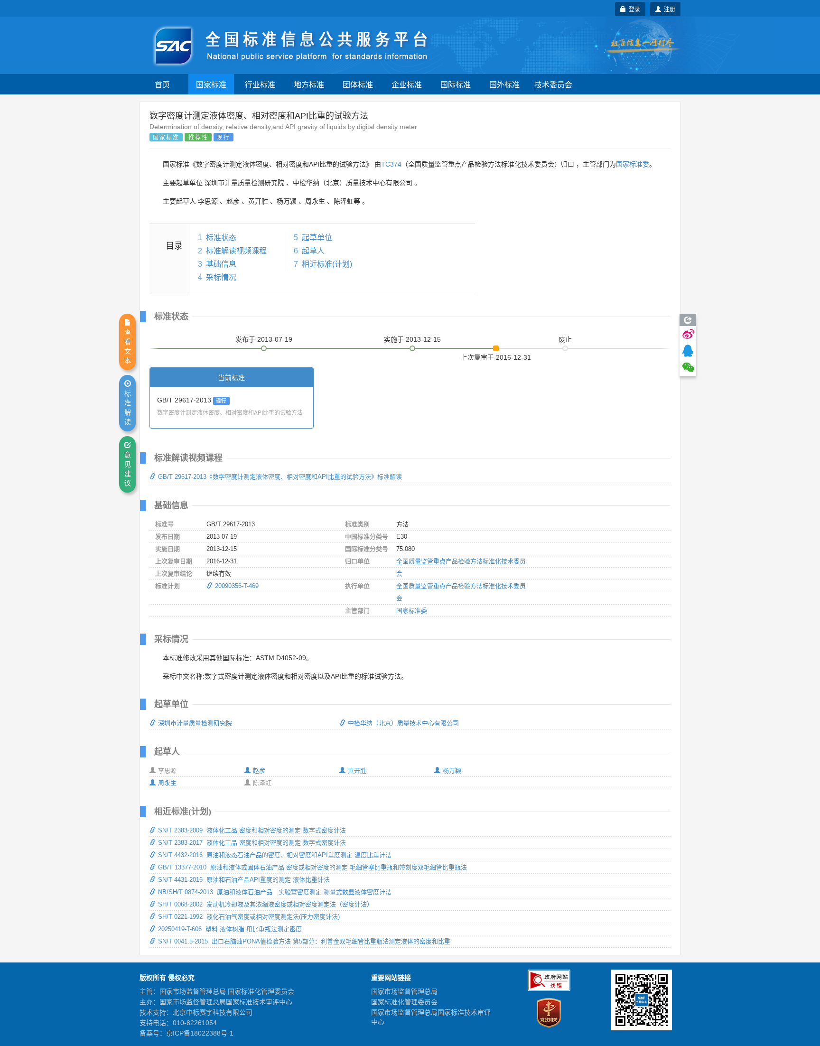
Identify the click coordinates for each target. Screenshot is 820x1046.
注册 (668, 9)
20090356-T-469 (237, 585)
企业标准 (406, 84)
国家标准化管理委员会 (404, 1002)
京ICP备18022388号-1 (199, 1033)
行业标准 (260, 84)
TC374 (391, 164)
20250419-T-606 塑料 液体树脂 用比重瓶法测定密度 (230, 929)
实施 (412, 339)
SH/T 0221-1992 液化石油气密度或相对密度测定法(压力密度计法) (249, 916)
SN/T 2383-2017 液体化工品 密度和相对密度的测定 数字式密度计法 (252, 842)
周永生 (167, 782)
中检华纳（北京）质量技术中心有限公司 (403, 723)
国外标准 (504, 84)
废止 (565, 339)
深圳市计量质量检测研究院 (195, 723)
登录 (633, 9)
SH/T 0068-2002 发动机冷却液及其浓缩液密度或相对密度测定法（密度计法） (265, 904)
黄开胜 (357, 770)
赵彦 (259, 770)
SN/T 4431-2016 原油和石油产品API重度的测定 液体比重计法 (244, 879)
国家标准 (211, 84)
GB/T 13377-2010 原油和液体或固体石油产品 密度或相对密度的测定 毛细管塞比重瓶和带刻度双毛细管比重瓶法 (312, 867)
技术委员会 (553, 84)
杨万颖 (452, 770)
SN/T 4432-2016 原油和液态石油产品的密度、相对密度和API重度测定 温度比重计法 (274, 855)
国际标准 (455, 84)
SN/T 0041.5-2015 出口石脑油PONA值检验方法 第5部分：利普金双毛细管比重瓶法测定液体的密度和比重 (304, 941)
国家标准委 (632, 164)
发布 (263, 339)
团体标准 (358, 84)
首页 (162, 84)
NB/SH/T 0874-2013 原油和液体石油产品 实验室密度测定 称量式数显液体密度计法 (274, 892)
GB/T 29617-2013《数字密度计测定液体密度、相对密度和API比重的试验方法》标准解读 (280, 476)
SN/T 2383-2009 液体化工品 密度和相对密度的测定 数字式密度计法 (252, 830)
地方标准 (309, 84)
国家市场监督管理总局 (404, 991)
